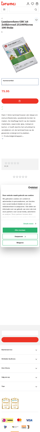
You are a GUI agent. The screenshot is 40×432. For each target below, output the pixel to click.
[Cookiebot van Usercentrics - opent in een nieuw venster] (28, 187)
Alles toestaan (20, 230)
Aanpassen (19, 236)
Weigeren (20, 243)
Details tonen (28, 224)
